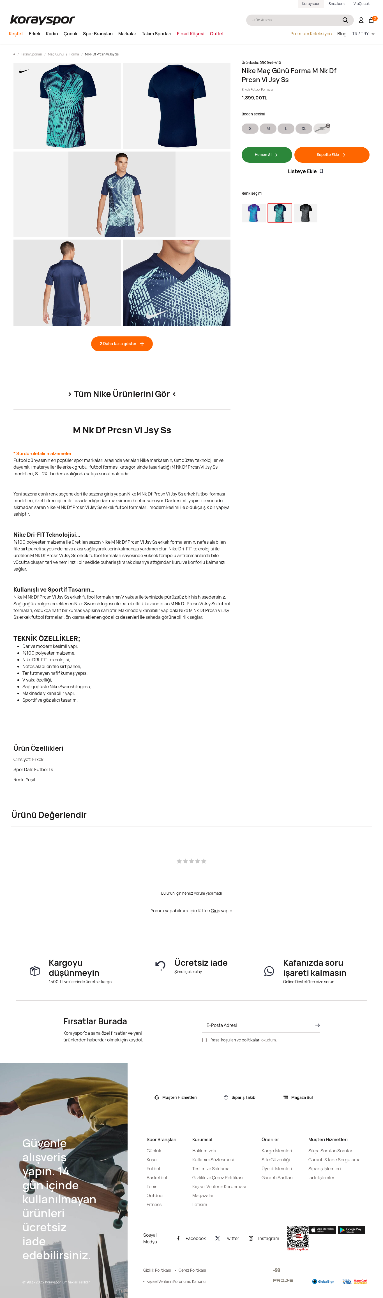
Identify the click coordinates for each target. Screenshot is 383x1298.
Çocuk (70, 34)
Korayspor (311, 3)
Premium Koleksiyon (311, 34)
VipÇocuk (362, 3)
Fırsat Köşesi (190, 34)
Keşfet (16, 34)
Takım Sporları (156, 34)
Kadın (52, 34)
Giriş (215, 911)
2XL (322, 128)
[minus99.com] (276, 1270)
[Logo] (42, 20)
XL (304, 128)
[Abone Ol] (316, 1025)
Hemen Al (263, 154)
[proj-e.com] (283, 1280)
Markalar (127, 34)
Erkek (34, 34)
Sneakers (337, 3)
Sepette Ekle (328, 154)
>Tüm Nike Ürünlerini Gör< (122, 393)
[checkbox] (204, 1040)
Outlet (217, 34)
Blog (342, 34)
